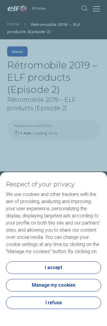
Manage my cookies (53, 285)
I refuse (53, 302)
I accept (53, 267)
